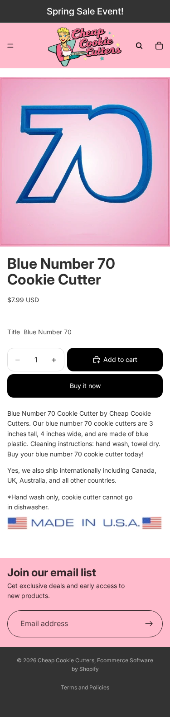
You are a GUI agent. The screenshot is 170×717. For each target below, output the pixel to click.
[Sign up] (149, 623)
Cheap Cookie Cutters (66, 660)
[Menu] (10, 45)
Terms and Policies (85, 687)
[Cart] (159, 46)
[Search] (139, 46)
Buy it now (85, 385)
